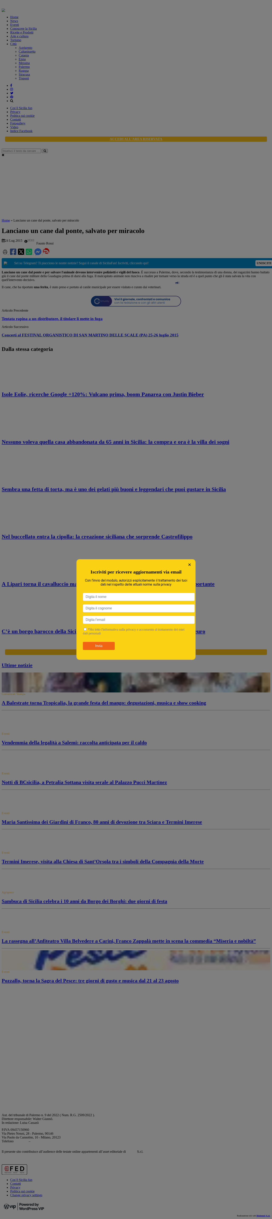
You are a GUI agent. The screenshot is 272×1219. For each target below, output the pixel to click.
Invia (98, 646)
